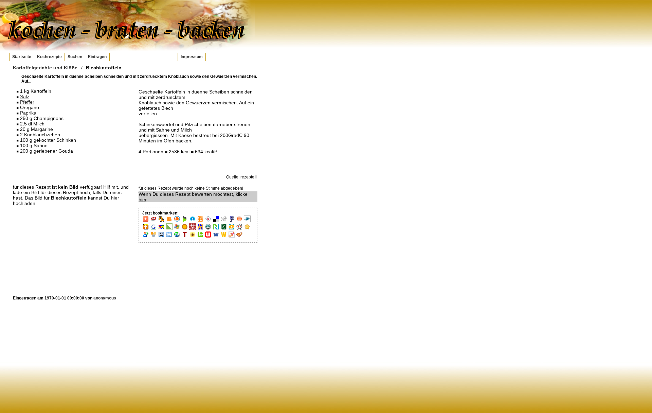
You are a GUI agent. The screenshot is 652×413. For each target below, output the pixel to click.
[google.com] (153, 228)
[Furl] (145, 228)
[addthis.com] (145, 221)
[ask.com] (153, 221)
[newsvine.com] (223, 228)
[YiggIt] (239, 236)
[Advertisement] (72, 168)
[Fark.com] (231, 221)
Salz (24, 96)
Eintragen (97, 56)
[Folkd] (247, 221)
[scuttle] (247, 228)
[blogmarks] (184, 221)
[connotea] (208, 221)
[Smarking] (161, 236)
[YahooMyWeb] (231, 236)
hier (115, 198)
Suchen (75, 56)
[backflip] (161, 221)
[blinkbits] (169, 221)
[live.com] (177, 228)
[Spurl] (169, 236)
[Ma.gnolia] (184, 228)
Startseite (21, 56)
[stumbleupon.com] (177, 236)
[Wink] (216, 236)
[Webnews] (208, 236)
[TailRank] (184, 236)
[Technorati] (200, 236)
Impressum (192, 56)
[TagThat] (192, 236)
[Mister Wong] (192, 228)
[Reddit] (239, 228)
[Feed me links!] (239, 221)
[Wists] (223, 236)
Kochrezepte (49, 56)
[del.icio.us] (216, 221)
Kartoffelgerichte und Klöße (45, 67)
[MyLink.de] (200, 228)
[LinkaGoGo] (161, 228)
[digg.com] (223, 221)
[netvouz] (216, 228)
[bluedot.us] (192, 221)
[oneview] (231, 228)
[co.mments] (200, 221)
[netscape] (208, 228)
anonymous (104, 298)
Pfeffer (27, 102)
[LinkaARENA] (169, 228)
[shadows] (145, 236)
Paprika (28, 113)
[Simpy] (153, 236)
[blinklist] (177, 221)
